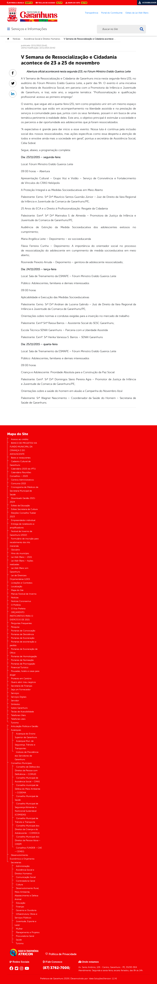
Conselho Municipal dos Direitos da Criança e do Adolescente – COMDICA (27, 829)
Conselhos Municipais (21, 763)
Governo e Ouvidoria (26, 910)
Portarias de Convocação (23, 631)
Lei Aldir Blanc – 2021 (21, 557)
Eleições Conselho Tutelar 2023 (23, 515)
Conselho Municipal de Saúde (26, 798)
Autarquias (16, 730)
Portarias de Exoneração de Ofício (24, 651)
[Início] (8, 38)
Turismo (15, 723)
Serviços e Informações (29, 29)
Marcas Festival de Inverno (23, 594)
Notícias (16, 39)
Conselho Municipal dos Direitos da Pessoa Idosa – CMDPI (27, 840)
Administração (23, 866)
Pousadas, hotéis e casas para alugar (24, 673)
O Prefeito (16, 605)
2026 (66, 978)
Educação (20, 903)
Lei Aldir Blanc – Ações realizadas (21, 563)
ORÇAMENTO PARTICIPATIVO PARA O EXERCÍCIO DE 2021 (21, 616)
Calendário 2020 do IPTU (23, 469)
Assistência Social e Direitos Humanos (42, 39)
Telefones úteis (18, 719)
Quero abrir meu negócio (23, 682)
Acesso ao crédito (19, 439)
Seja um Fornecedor (21, 689)
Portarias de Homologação (24, 656)
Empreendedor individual (23, 520)
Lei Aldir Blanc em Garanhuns (19, 570)
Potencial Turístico (19, 667)
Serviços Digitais (18, 697)
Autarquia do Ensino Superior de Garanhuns (26, 736)
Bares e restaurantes (21, 458)
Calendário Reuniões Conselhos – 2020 (20, 474)
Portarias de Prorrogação (23, 664)
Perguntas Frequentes (21, 623)
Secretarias (16, 862)
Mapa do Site (17, 590)
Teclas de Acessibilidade (22, 711)
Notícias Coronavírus (21, 601)
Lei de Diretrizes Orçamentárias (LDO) (20, 577)
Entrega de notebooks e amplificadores (22, 526)
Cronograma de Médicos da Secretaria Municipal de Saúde (24, 491)
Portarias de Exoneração (22, 638)
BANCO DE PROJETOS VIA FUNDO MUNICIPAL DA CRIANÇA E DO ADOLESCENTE (23, 448)
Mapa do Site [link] (77, 3)
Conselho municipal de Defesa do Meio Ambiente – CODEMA (27, 789)
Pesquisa (15, 627)
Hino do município (20, 553)
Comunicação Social (26, 877)
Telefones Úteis (18, 715)
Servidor (15, 700)
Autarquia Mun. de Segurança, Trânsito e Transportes (25, 745)
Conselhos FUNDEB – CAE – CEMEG (28, 850)
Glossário (15, 550)
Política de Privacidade (62, 954)
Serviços (15, 693)
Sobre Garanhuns (19, 708)
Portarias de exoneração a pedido (23, 644)
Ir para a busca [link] (20, 3)
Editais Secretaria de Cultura (24, 509)
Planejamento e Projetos (28, 932)
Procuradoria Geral (25, 936)
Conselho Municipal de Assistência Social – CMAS (27, 780)
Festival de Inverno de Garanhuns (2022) (21, 533)
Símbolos (15, 704)
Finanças (20, 907)
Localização (16, 586)
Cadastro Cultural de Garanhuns (20, 463)
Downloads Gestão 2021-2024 (23, 500)
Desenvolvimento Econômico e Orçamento (22, 857)
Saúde (19, 940)
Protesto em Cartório (21, 678)
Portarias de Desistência (22, 634)
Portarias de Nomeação (22, 660)
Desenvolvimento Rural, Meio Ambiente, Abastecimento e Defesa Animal (27, 893)
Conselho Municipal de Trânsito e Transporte (26, 820)
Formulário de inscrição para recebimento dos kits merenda (24, 542)
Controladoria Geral (25, 881)
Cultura (19, 884)
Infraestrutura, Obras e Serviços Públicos (26, 916)
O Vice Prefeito (18, 608)
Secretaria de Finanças (21, 686)
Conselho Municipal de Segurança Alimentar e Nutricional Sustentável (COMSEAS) (26, 809)
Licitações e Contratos (21, 583)
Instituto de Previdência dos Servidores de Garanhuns (26, 756)
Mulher (19, 929)
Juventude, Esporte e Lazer (25, 923)
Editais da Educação (20, 505)
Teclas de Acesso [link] (50, 3)
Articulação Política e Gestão (24, 726)
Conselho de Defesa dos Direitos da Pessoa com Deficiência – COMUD (27, 770)
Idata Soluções (96, 978)
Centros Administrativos (22, 480)
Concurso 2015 (18, 483)
